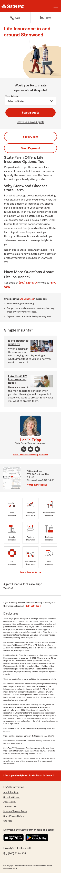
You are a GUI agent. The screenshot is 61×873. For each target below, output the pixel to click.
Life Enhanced (26, 299)
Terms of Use (9, 807)
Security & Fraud (11, 797)
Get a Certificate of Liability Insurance (30, 455)
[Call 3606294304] (23, 449)
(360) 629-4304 (28, 282)
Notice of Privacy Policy (15, 811)
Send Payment (30, 148)
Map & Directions (38, 485)
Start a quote (30, 112)
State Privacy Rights (13, 816)
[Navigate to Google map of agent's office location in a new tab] (37, 449)
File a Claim (30, 136)
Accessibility (9, 802)
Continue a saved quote (30, 122)
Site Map (7, 821)
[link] (15, 6)
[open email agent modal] (30, 449)
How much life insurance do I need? (17, 379)
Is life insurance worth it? (18, 342)
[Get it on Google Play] (36, 837)
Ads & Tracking (10, 792)
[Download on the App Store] (13, 837)
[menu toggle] (56, 6)
